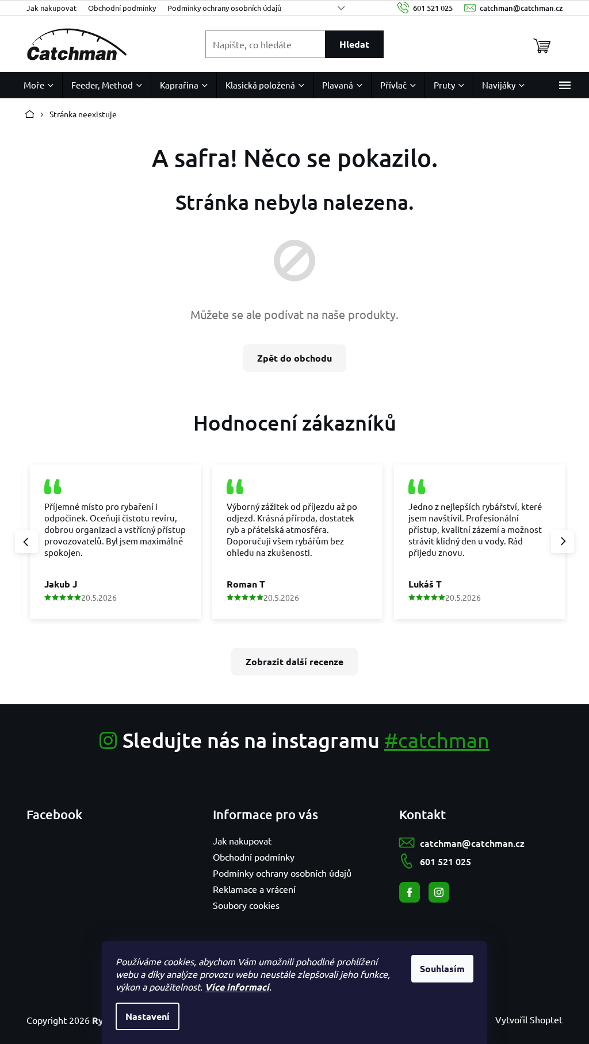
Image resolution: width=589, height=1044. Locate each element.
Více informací (237, 987)
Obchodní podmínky (122, 8)
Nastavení (147, 1016)
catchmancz (439, 892)
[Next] (562, 541)
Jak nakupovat (51, 8)
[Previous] (26, 541)
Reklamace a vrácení (254, 889)
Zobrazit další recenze (294, 661)
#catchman (436, 739)
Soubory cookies (246, 905)
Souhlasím (442, 968)
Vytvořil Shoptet (529, 1019)
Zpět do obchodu (294, 358)
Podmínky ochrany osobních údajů (224, 8)
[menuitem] (38, 85)
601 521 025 (445, 861)
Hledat (354, 44)
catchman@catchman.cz (472, 842)
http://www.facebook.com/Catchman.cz (409, 892)
